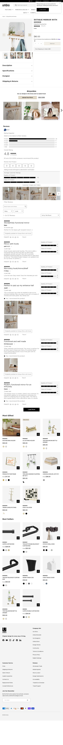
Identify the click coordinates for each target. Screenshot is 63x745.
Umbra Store (36, 641)
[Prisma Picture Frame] (11, 461)
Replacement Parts (7, 682)
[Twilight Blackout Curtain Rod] (11, 565)
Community (36, 648)
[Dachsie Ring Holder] (11, 428)
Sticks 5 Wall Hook (49, 544)
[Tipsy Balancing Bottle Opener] (52, 428)
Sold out (52, 43)
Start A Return (6, 673)
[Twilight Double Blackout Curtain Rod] (31, 531)
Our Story (35, 631)
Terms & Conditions (38, 651)
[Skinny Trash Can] (31, 565)
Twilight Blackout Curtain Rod (10, 578)
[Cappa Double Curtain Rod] (31, 598)
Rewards (46, 1)
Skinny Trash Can (28, 577)
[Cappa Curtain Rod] (11, 531)
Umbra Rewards (37, 635)
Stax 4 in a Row (27, 507)
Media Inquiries (37, 669)
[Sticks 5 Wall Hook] (52, 531)
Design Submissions (38, 676)
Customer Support (57, 1)
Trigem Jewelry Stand (9, 507)
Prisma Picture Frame (9, 474)
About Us (38, 1)
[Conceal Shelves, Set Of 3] (52, 461)
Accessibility (36, 679)
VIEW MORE (41, 97)
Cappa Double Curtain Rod (31, 611)
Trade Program (37, 686)
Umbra (7, 714)
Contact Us (5, 679)
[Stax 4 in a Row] (31, 494)
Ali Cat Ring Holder (29, 440)
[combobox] (30, 5)
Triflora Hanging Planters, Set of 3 (31, 475)
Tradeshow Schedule (38, 682)
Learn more (42, 9)
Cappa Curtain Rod (8, 544)
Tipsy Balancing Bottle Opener (50, 441)
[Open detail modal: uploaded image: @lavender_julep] (31, 111)
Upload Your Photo (27, 97)
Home (3, 16)
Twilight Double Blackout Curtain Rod (31, 545)
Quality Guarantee (7, 676)
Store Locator (36, 673)
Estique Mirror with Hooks (11, 16)
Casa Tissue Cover (48, 577)
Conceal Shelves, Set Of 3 (51, 474)
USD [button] (31, 1)
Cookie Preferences (7, 686)
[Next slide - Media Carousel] (61, 110)
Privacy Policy (36, 654)
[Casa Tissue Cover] (52, 565)
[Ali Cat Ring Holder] (31, 428)
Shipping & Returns (7, 669)
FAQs (3, 666)
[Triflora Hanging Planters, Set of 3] (31, 461)
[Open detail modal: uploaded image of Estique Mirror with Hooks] (12, 111)
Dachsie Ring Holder (8, 440)
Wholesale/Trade (37, 666)
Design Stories (36, 645)
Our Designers (36, 638)
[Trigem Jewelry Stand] (11, 494)
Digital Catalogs (37, 658)
